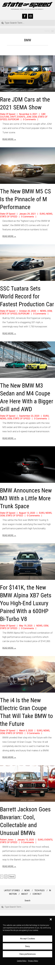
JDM (28, 116)
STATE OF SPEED (8, 216)
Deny (27, 946)
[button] (50, 919)
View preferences (27, 954)
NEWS (49, 213)
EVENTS (21, 116)
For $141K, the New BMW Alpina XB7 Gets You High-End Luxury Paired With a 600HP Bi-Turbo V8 (25, 603)
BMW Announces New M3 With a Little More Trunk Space (26, 498)
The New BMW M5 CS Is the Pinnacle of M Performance (25, 199)
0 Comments (29, 119)
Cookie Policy (22, 961)
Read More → (9, 139)
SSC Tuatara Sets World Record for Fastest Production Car (27, 296)
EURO (42, 213)
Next (11, 876)
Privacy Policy (33, 961)
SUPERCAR (13, 119)
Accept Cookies (27, 938)
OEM (34, 116)
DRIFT (13, 116)
